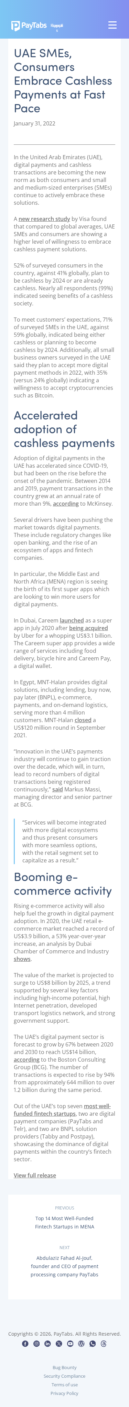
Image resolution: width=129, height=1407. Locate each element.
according (66, 503)
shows (22, 959)
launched (72, 620)
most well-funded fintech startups (62, 1109)
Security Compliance (64, 1376)
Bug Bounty (65, 1367)
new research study (44, 219)
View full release (35, 1175)
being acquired (88, 628)
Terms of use (65, 1384)
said (57, 789)
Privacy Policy (64, 1393)
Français (57, 27)
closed (83, 720)
